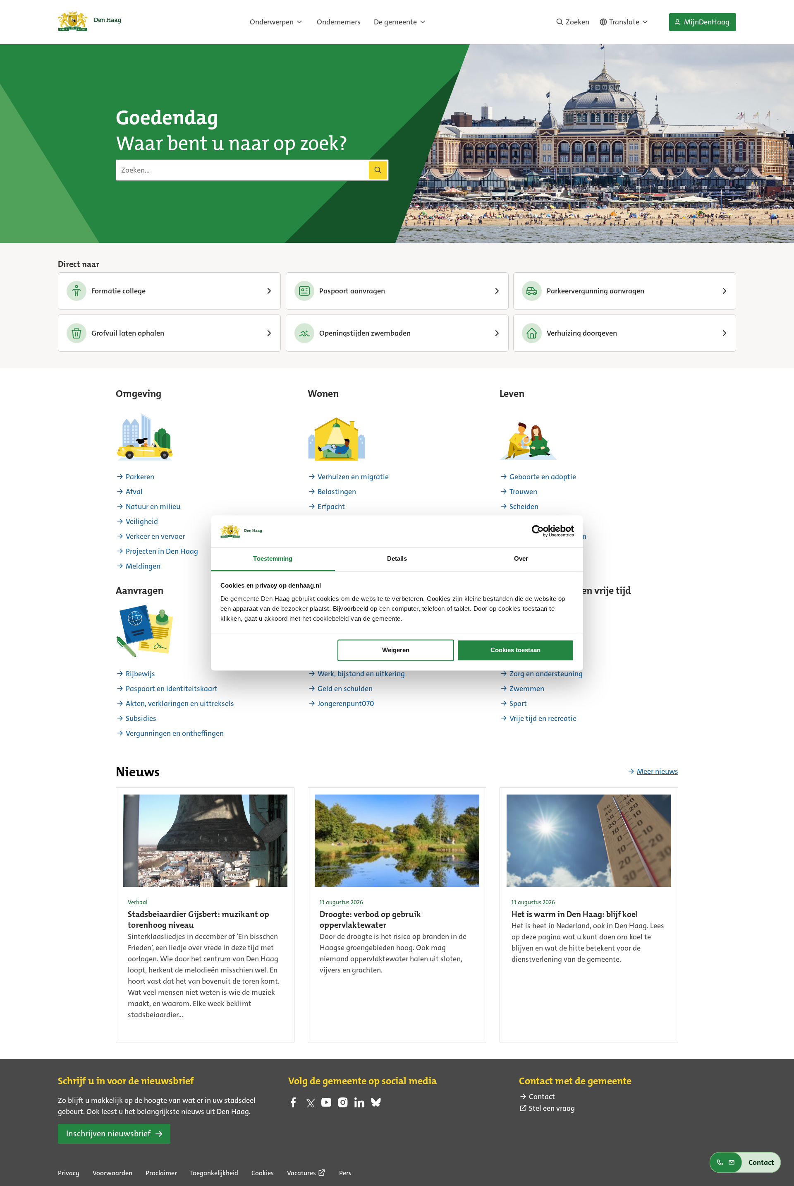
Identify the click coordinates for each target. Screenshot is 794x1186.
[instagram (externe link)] (343, 1105)
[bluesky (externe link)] (376, 1105)
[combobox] (252, 170)
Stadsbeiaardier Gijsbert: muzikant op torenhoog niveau (198, 920)
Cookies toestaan (515, 650)
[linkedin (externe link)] (359, 1105)
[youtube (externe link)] (326, 1105)
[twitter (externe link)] (310, 1105)
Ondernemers (339, 22)
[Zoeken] (378, 170)
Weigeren (395, 650)
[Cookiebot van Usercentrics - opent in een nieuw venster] (538, 531)
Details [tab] (397, 558)
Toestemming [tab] (272, 558)
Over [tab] (521, 558)
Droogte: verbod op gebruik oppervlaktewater (370, 920)
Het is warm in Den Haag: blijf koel (575, 915)
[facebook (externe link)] (293, 1105)
